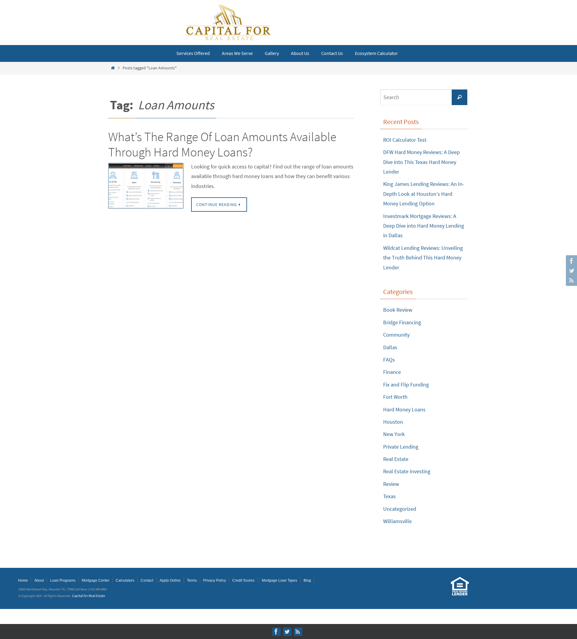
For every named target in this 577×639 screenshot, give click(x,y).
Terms (192, 580)
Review (391, 483)
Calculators (125, 580)
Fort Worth (395, 396)
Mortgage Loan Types (279, 580)
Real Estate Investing (406, 471)
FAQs (389, 359)
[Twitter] (570, 270)
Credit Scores (243, 580)
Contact (147, 580)
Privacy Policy (214, 580)
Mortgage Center (95, 580)
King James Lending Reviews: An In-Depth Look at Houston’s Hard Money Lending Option (423, 193)
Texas (389, 496)
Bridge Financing (402, 322)
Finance (392, 371)
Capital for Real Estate (88, 595)
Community (396, 334)
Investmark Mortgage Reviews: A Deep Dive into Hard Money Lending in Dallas (423, 226)
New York (394, 434)
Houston (393, 421)
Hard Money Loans (404, 409)
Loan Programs (62, 580)
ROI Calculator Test (404, 139)
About (39, 580)
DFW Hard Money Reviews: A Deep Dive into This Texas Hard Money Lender (421, 162)
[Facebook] (570, 261)
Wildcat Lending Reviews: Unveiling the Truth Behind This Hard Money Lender (423, 257)
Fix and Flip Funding (406, 384)
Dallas (390, 347)
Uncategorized (399, 508)
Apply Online (170, 580)
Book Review (397, 309)
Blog (307, 580)
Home (23, 580)
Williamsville (397, 521)
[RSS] (570, 280)
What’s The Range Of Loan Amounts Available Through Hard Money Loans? (222, 144)
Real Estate (395, 459)
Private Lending (400, 446)
